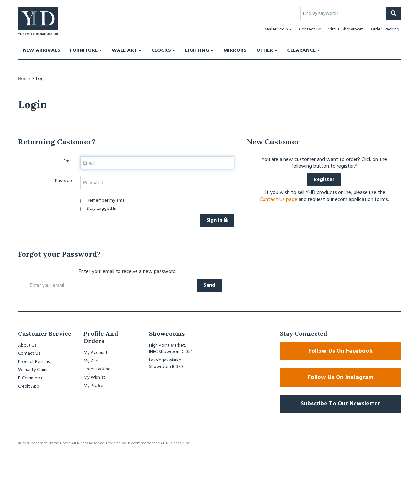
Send (209, 285)
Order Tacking (97, 369)
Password (64, 180)
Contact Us (310, 29)
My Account (95, 353)
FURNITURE (84, 50)
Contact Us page (278, 199)
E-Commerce (31, 378)
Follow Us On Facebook (340, 351)
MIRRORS (234, 50)
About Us (27, 345)
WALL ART (124, 50)
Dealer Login (276, 29)
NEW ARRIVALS (41, 50)
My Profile (93, 385)
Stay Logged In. (102, 209)
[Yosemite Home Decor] (38, 21)
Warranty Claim (32, 370)
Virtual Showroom (346, 29)
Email (69, 161)
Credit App (28, 386)
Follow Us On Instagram (340, 377)
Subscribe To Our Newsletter (340, 403)
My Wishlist (94, 377)
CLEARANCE (301, 50)
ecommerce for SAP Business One (160, 443)
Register (324, 179)
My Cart (91, 361)
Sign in (215, 220)
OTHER (264, 50)
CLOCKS (161, 50)
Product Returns (34, 362)
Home (24, 79)
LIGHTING (197, 50)
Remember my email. (107, 200)
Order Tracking (385, 29)
